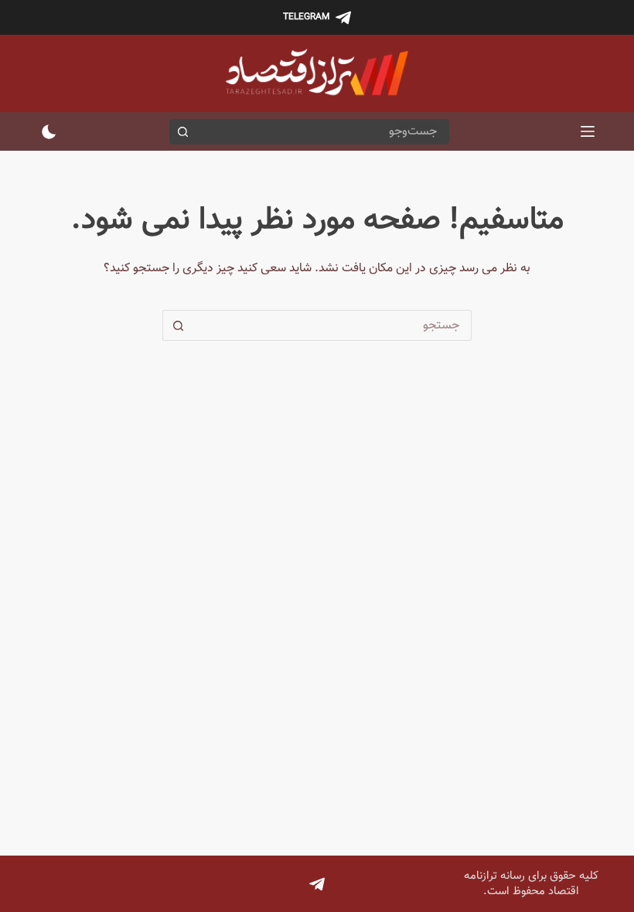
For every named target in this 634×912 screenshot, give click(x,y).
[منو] (588, 131)
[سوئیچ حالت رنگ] (49, 131)
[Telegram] (317, 884)
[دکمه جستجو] (182, 132)
